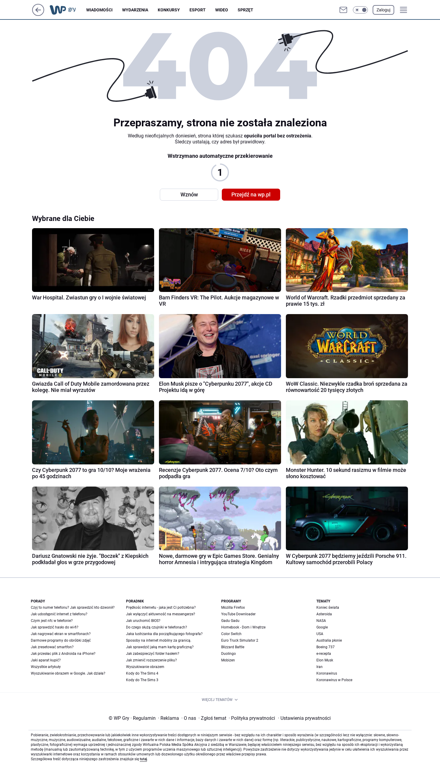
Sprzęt (245, 9)
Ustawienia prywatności (304, 718)
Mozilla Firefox (233, 607)
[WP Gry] (67, 10)
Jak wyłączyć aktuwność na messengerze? (160, 614)
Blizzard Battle (232, 647)
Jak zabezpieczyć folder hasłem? (152, 654)
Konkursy (169, 9)
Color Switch (231, 634)
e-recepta (323, 654)
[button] (360, 9)
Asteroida (324, 614)
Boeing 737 (325, 647)
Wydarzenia (135, 9)
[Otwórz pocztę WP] (343, 10)
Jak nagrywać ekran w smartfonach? (61, 634)
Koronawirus (326, 673)
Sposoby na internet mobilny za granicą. (158, 640)
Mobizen (228, 660)
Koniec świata (327, 607)
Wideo (221, 9)
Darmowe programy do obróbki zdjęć (61, 640)
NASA (321, 621)
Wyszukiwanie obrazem (145, 667)
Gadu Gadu (230, 621)
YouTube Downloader (238, 614)
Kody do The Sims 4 (142, 673)
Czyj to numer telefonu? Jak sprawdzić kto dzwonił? (73, 607)
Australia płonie (329, 640)
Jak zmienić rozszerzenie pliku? (151, 660)
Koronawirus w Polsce (334, 680)
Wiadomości (99, 9)
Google (322, 627)
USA (319, 634)
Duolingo (228, 654)
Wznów (189, 194)
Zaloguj (383, 9)
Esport (197, 9)
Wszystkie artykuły (46, 667)
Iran (319, 667)
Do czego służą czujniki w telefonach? (156, 627)
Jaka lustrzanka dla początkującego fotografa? (164, 634)
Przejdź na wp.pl (251, 194)
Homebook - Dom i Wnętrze (243, 627)
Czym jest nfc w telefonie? (52, 621)
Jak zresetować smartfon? (52, 647)
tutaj (143, 759)
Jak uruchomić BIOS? (143, 621)
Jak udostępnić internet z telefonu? (59, 614)
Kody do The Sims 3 (142, 680)
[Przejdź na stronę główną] (38, 14)
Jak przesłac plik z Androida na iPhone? (63, 654)
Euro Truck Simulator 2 (239, 640)
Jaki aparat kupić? (46, 660)
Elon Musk (324, 660)
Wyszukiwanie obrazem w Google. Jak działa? (68, 673)
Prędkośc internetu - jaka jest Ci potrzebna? (161, 607)
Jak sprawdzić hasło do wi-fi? (54, 627)
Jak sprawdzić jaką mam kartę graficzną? (160, 647)
